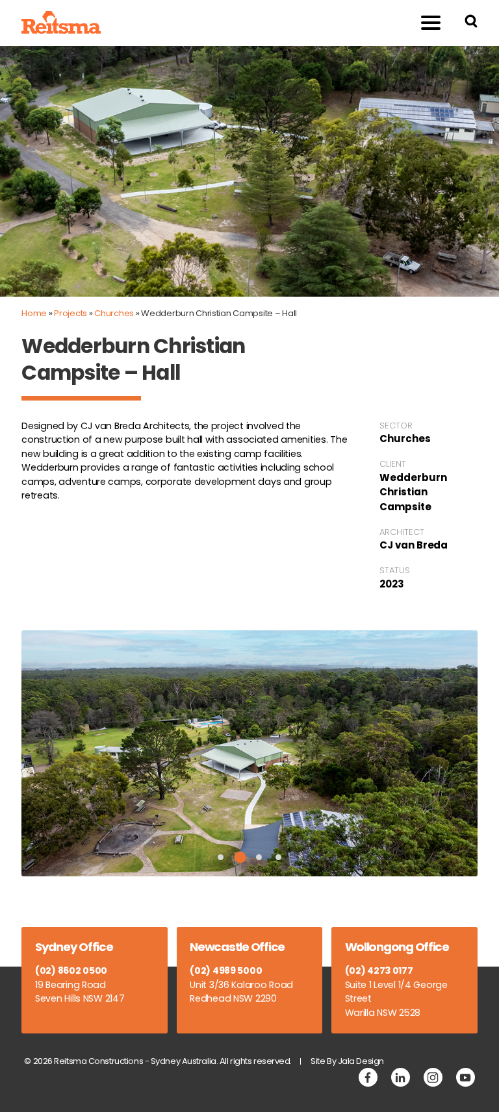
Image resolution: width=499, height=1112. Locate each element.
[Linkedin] (400, 1077)
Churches (114, 313)
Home (34, 313)
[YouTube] (465, 1077)
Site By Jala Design (347, 1061)
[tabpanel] (249, 753)
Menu (431, 23)
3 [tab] (259, 857)
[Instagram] (433, 1077)
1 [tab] (221, 857)
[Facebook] (368, 1077)
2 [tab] (240, 857)
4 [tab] (278, 857)
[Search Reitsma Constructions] (471, 23)
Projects (70, 313)
